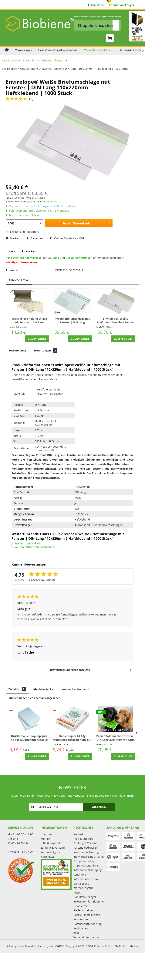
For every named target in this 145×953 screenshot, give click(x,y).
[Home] (7, 50)
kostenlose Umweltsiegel (26, 257)
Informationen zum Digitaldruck (85, 881)
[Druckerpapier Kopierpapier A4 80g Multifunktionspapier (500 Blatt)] (29, 719)
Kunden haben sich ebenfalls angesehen (34, 698)
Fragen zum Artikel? (27, 543)
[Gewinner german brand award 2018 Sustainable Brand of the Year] (137, 26)
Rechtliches (80, 928)
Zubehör (16, 689)
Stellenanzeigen (83, 910)
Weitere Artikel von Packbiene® (34, 547)
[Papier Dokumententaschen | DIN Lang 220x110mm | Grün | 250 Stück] (115, 719)
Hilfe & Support (50, 843)
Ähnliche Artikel (18, 280)
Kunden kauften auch (75, 689)
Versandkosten (49, 201)
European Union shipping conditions (86, 863)
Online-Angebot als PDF (68, 238)
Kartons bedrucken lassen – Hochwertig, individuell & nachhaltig (88, 852)
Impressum (80, 919)
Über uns (46, 834)
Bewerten (37, 238)
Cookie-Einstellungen (86, 915)
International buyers (122, 5)
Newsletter (47, 856)
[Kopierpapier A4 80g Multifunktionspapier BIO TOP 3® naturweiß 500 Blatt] (72, 719)
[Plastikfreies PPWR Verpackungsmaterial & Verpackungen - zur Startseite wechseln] (40, 24)
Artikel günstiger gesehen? (22, 231)
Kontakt (45, 838)
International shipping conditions (87, 872)
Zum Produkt (37, 339)
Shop (56, 257)
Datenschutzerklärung (87, 924)
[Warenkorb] (110, 38)
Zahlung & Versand (53, 847)
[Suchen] (116, 25)
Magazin (78, 892)
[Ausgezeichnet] (23, 870)
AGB (76, 933)
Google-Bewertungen (79, 257)
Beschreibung (17, 350)
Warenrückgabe (51, 852)
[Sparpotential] (56, 874)
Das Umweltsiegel (84, 897)
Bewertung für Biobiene (88, 901)
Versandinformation (86, 937)
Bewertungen (44, 350)
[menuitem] (97, 23)
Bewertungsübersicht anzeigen (70, 670)
